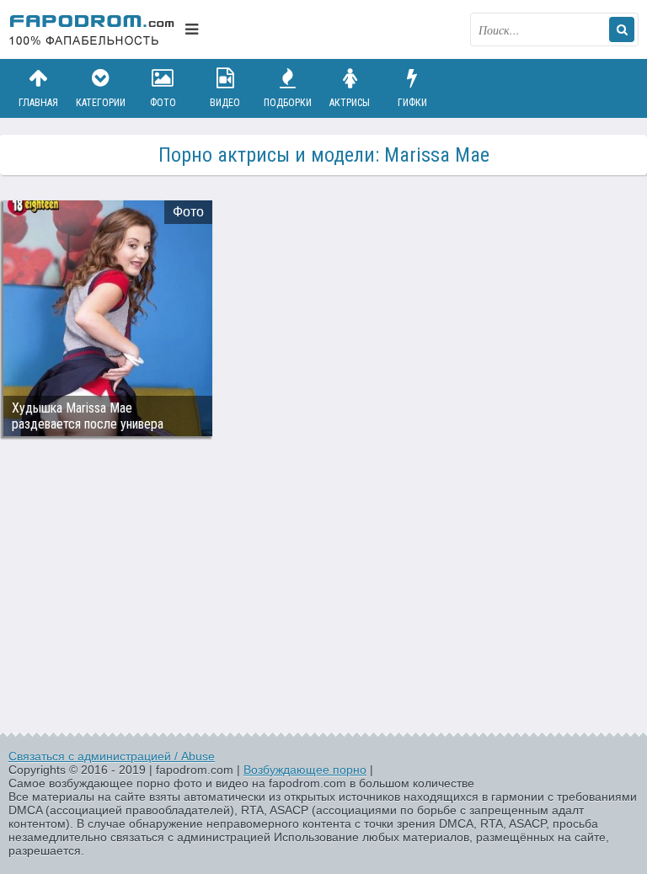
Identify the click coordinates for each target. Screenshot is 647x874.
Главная (38, 103)
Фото (163, 103)
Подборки (288, 103)
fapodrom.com (92, 29)
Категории (101, 103)
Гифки (412, 103)
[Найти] (621, 29)
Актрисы (349, 103)
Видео (225, 103)
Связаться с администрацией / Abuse (111, 756)
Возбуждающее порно (304, 769)
